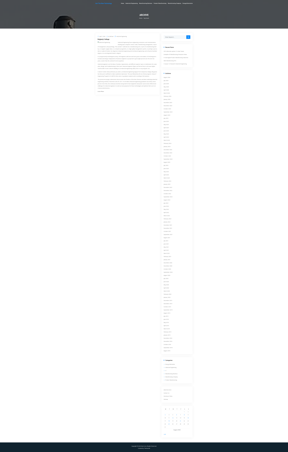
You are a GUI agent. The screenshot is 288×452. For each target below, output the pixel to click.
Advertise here (167, 390)
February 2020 (167, 294)
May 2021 (166, 247)
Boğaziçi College (103, 39)
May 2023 (166, 171)
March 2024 (167, 140)
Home (122, 3)
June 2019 (166, 319)
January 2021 (167, 259)
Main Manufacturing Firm (170, 60)
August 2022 (167, 200)
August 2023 (167, 162)
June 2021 (166, 244)
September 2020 (168, 272)
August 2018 (167, 350)
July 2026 (166, 80)
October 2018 (167, 344)
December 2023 (168, 149)
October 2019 (167, 306)
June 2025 (166, 121)
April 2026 (166, 90)
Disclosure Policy (168, 396)
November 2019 (168, 303)
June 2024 (166, 131)
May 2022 (166, 209)
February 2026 (167, 96)
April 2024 (166, 137)
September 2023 (168, 159)
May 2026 (166, 87)
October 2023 (167, 156)
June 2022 (166, 206)
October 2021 (167, 231)
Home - (141, 18)
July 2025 (166, 118)
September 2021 (168, 234)
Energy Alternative (188, 3)
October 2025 (167, 109)
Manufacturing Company (174, 3)
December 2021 (168, 225)
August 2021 (167, 237)
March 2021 (167, 253)
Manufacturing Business (145, 3)
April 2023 (166, 175)
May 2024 (166, 134)
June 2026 (166, 83)
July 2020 (166, 278)
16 (188, 418)
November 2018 (168, 341)
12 (172, 418)
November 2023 (168, 153)
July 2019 (166, 316)
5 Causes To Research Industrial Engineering (175, 64)
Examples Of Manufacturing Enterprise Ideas (175, 54)
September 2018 (168, 347)
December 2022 (168, 187)
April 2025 (166, 127)
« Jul (165, 434)
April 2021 (166, 250)
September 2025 (168, 112)
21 (180, 421)
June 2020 (166, 281)
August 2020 (167, 275)
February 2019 (167, 332)
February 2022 (167, 218)
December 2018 (168, 338)
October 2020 (167, 269)
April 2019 (166, 325)
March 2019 (167, 328)
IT (165, 370)
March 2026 (167, 93)
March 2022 (167, 215)
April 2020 (166, 288)
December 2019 (168, 300)
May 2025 (166, 124)
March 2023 (167, 178)
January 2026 (167, 99)
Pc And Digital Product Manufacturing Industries (176, 57)
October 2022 (167, 193)
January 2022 (167, 222)
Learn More (101, 91)
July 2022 (166, 203)
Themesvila (147, 448)
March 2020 (167, 291)
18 (169, 421)
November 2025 (168, 105)
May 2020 (166, 284)
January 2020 (167, 297)
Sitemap (166, 399)
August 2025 (167, 115)
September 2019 (168, 310)
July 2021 (166, 240)
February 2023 (167, 181)
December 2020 (168, 262)
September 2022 (168, 196)
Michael (111, 36)
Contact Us (166, 393)
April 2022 (166, 212)
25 (169, 424)
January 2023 (167, 184)
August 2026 (167, 77)
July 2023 (166, 165)
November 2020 (168, 266)
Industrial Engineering (131, 3)
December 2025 (168, 102)
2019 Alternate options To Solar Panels (174, 51)
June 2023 (166, 168)
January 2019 (167, 335)
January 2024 (167, 146)
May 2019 (166, 322)
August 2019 (167, 313)
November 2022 (168, 190)
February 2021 (167, 256)
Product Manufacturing (160, 3)
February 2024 (167, 143)
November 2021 (168, 228)
